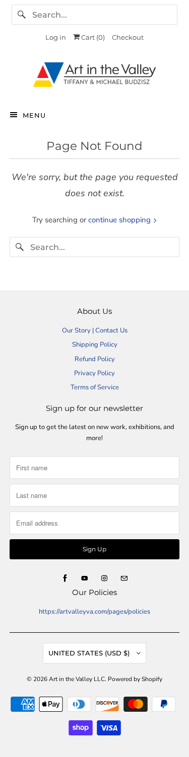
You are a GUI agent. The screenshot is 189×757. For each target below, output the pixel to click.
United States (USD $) (90, 653)
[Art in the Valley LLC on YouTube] (84, 578)
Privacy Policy (94, 373)
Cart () (92, 37)
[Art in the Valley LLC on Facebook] (65, 578)
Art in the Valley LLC (77, 679)
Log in (55, 37)
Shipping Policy (94, 344)
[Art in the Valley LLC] (94, 77)
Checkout (128, 37)
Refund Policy (95, 359)
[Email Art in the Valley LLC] (124, 578)
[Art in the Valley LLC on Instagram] (104, 578)
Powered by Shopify (135, 679)
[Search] (22, 15)
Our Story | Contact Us (95, 330)
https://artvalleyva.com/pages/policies (94, 611)
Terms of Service (95, 387)
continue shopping (120, 220)
